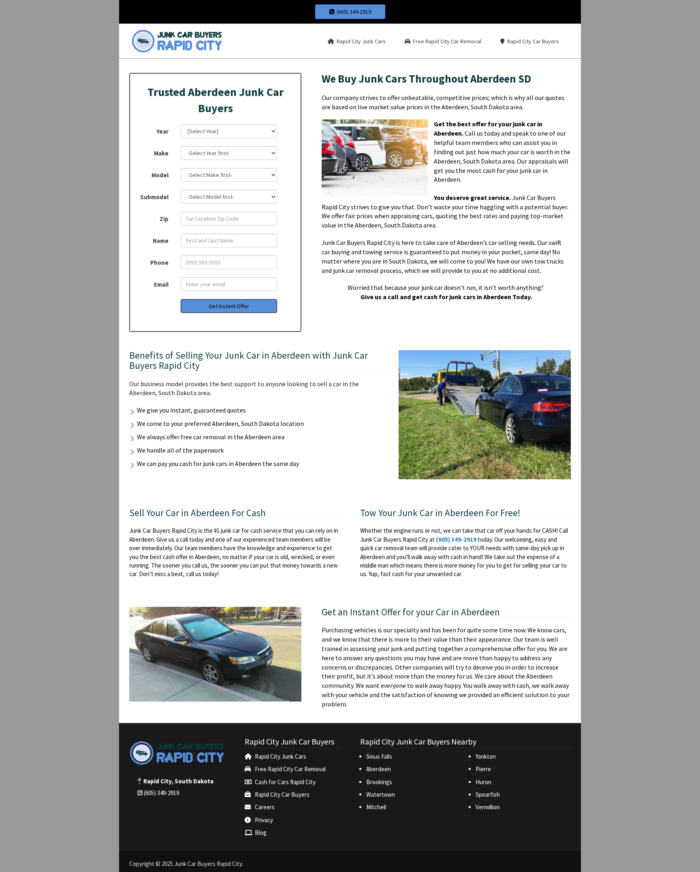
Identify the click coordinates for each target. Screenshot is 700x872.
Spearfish (488, 794)
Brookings (379, 782)
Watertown (380, 794)
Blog (261, 832)
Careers (265, 807)
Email (161, 284)
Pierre (483, 769)
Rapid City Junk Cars (280, 756)
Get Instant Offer (229, 306)
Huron (483, 782)
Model (160, 175)
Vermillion (488, 807)
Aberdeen (378, 769)
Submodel (154, 197)
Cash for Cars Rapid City (285, 782)
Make (161, 153)
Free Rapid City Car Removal (290, 769)
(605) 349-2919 (352, 11)
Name (161, 241)
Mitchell (376, 807)
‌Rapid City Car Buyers (282, 794)
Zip (164, 219)
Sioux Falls (379, 756)
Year (162, 131)
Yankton (486, 756)
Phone (159, 262)
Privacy (264, 820)
